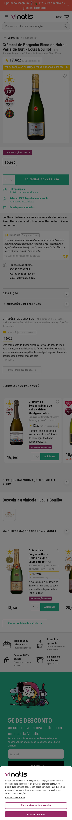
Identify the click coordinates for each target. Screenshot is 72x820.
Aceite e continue (36, 814)
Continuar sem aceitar (15, 797)
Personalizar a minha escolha (36, 805)
